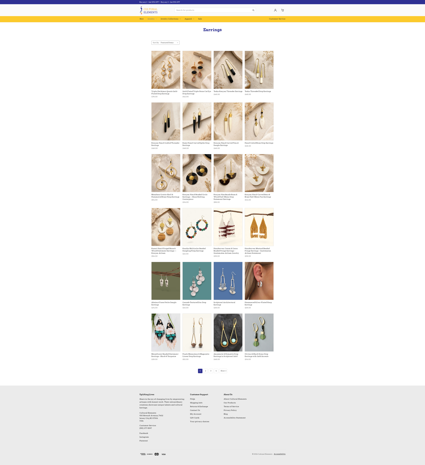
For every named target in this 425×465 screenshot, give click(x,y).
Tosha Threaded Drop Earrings (258, 91)
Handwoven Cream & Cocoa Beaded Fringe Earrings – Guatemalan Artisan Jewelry (226, 251)
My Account (195, 414)
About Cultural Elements (235, 399)
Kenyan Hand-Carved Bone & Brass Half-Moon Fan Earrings (258, 196)
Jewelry (151, 19)
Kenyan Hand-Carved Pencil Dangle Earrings (226, 144)
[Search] (253, 10)
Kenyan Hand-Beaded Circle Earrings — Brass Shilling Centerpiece (195, 197)
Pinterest (143, 441)
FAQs (192, 399)
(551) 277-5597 (145, 428)
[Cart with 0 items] (283, 10)
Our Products (230, 403)
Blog (226, 414)
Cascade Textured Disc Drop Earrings (194, 303)
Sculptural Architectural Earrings (224, 303)
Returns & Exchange (199, 406)
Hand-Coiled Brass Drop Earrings (259, 143)
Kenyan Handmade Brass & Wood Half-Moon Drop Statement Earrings (225, 197)
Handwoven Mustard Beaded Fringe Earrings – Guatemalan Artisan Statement (258, 251)
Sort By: (156, 43)
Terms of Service (231, 406)
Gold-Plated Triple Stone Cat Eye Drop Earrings (197, 92)
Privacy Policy (230, 410)
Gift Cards (194, 418)
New (142, 19)
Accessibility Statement (235, 418)
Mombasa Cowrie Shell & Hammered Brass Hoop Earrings (165, 196)
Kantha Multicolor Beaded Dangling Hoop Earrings (194, 250)
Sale (200, 19)
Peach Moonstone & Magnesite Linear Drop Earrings (196, 355)
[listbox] (169, 43)
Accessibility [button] (280, 454)
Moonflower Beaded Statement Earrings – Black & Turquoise (164, 355)
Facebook (143, 433)
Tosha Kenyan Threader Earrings (228, 91)
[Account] (275, 10)
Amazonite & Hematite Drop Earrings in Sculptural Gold (226, 355)
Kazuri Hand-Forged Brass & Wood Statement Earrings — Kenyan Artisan (163, 251)
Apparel (188, 19)
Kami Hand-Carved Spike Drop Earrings (196, 144)
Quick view (166, 70)
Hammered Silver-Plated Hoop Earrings (258, 303)
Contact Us (195, 410)
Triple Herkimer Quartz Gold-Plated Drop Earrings (164, 92)
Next (223, 371)
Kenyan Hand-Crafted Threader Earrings (165, 144)
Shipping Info (196, 403)
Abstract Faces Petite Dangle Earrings (163, 303)
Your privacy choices (199, 421)
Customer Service (277, 19)
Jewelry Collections (169, 19)
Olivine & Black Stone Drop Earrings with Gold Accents (257, 355)
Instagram (144, 437)
